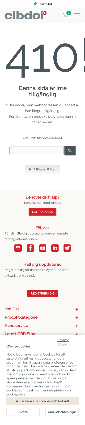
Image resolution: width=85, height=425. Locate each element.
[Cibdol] (26, 14)
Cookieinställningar (62, 412)
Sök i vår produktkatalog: (42, 137)
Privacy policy (63, 341)
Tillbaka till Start (44, 169)
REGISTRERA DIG (43, 293)
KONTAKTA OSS (42, 211)
